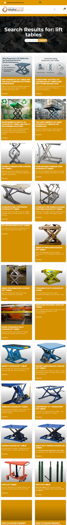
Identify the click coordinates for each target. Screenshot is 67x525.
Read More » (5, 93)
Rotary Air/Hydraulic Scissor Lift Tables (50, 367)
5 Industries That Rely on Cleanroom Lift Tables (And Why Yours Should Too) (49, 81)
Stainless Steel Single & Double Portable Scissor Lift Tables (50, 208)
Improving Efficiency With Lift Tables (50, 306)
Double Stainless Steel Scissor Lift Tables (16, 167)
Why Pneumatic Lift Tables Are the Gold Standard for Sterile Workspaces (16, 81)
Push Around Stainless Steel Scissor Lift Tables (49, 167)
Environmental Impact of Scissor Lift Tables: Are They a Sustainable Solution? (16, 124)
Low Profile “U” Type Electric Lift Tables (49, 408)
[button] (40, 2)
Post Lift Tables (9, 484)
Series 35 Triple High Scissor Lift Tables (49, 248)
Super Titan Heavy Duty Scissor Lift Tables (13, 328)
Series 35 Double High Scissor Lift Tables (15, 289)
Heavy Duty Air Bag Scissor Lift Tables (50, 446)
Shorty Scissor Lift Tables (14, 366)
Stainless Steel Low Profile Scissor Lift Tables (14, 208)
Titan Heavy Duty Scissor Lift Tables (49, 289)
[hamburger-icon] (65, 15)
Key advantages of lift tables (16, 225)
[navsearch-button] (54, 9)
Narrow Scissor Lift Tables (15, 407)
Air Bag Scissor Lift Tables (14, 445)
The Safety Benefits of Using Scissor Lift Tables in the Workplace (49, 124)
